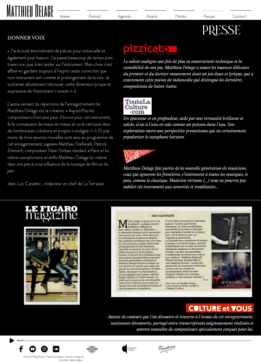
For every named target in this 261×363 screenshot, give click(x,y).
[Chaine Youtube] (32, 349)
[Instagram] (44, 349)
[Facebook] (21, 349)
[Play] (12, 340)
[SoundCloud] (56, 349)
